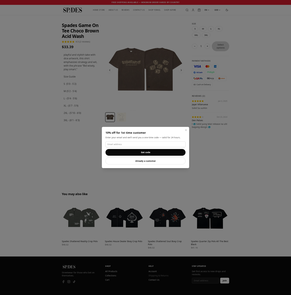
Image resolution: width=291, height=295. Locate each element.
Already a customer (145, 160)
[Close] (186, 130)
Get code (145, 152)
